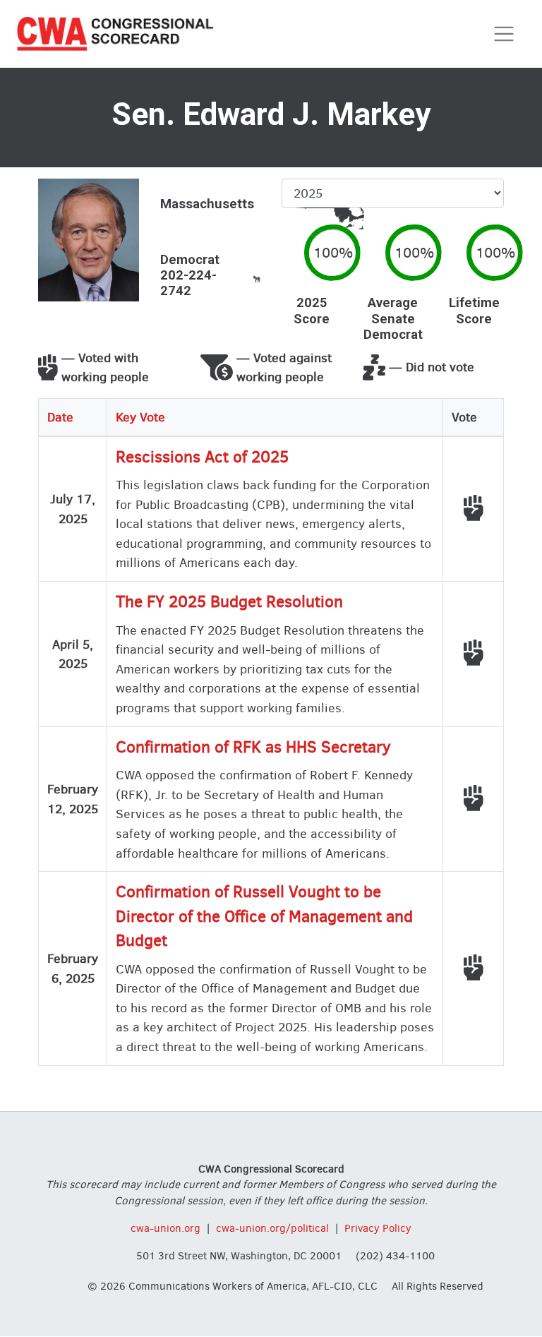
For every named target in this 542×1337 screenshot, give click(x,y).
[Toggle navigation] (504, 34)
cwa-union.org (165, 1228)
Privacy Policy (377, 1228)
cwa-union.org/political (272, 1228)
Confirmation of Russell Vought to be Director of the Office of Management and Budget (264, 916)
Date (60, 417)
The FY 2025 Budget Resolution (229, 602)
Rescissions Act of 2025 (202, 457)
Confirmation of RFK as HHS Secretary (253, 747)
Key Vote (140, 417)
